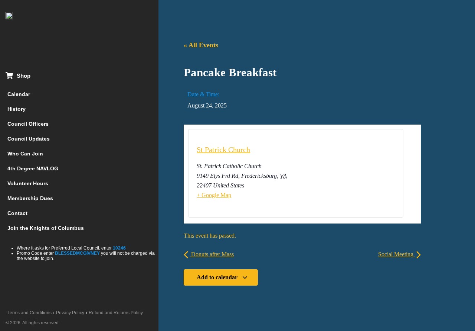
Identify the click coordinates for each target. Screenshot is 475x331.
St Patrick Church (223, 149)
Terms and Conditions (29, 312)
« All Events (201, 45)
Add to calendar (218, 277)
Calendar (18, 94)
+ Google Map (214, 195)
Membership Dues (30, 198)
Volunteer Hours (27, 183)
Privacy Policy (70, 312)
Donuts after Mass (212, 254)
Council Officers (28, 124)
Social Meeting (396, 254)
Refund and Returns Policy (116, 312)
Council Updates (28, 139)
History (16, 109)
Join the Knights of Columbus (45, 228)
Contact (17, 213)
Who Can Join (25, 154)
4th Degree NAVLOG (32, 168)
